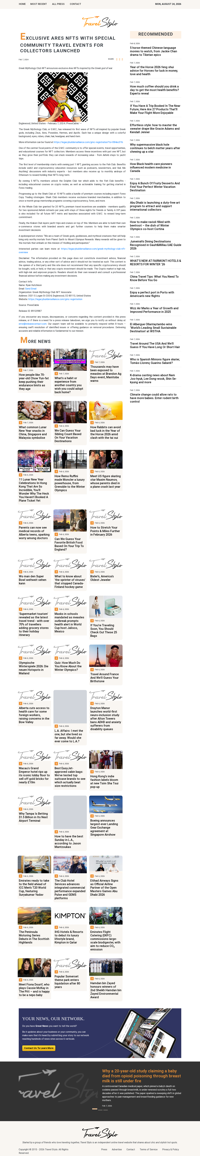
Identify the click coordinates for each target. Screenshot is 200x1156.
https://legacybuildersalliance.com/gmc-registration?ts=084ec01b (88, 142)
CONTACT (75, 4)
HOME (22, 4)
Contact (131, 1149)
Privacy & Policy (170, 1149)
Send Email (30, 288)
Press (104, 1149)
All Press (58, 4)
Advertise (117, 1149)
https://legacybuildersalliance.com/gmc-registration (55, 299)
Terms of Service (149, 1149)
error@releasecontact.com (33, 323)
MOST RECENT (38, 4)
